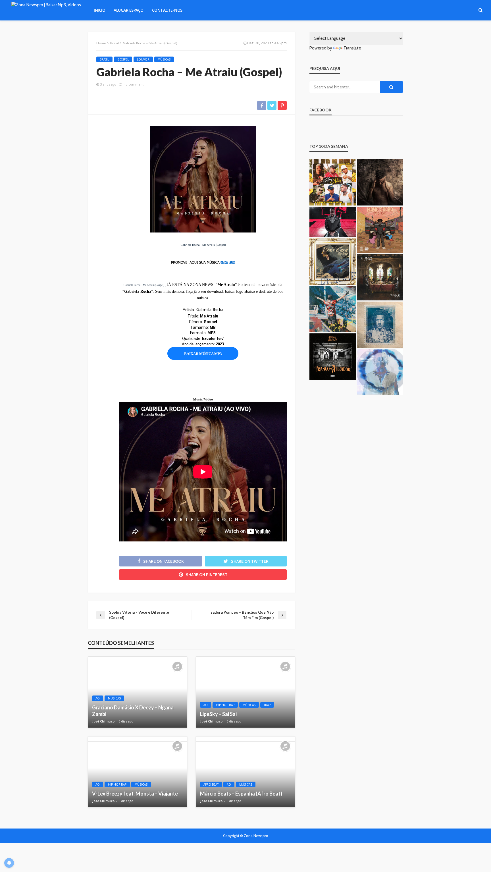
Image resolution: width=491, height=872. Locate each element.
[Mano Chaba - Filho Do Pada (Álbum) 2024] (380, 230)
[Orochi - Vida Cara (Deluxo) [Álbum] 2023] (332, 261)
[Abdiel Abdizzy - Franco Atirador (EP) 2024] (332, 356)
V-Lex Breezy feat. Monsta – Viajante (135, 793)
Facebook (320, 109)
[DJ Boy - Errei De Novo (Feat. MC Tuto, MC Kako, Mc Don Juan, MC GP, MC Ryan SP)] (332, 182)
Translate (352, 48)
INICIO (99, 10)
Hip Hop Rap (225, 705)
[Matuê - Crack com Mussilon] (380, 372)
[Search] (480, 10)
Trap (267, 705)
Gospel (123, 59)
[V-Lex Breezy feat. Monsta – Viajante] (137, 771)
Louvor (143, 59)
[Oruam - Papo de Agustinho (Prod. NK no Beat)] (332, 309)
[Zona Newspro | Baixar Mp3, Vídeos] (46, 10)
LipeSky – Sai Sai (218, 714)
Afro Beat (211, 784)
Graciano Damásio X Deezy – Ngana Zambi (133, 710)
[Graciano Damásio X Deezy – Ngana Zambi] (137, 692)
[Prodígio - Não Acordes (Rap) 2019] (332, 222)
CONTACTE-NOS (167, 10)
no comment (133, 84)
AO (97, 698)
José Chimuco (103, 721)
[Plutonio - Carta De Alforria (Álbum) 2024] (380, 325)
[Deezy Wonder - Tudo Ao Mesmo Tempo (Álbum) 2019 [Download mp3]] (380, 182)
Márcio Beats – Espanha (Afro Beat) (241, 793)
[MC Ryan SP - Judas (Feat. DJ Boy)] (380, 277)
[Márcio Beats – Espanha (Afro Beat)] (245, 771)
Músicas (164, 59)
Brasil (104, 59)
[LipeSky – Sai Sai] (245, 692)
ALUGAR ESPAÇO (128, 10)
